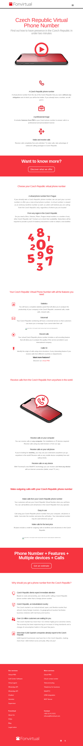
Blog (9, 723)
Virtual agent (12, 683)
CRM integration (49, 695)
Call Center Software (15, 679)
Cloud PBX (47, 674)
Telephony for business (52, 687)
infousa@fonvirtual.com (52, 716)
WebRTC (47, 691)
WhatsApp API (13, 687)
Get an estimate (41, 566)
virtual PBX (46, 361)
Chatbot (11, 695)
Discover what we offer (41, 169)
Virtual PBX (12, 674)
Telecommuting (49, 683)
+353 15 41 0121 (50, 713)
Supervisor (12, 703)
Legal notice (12, 727)
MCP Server (48, 699)
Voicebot (11, 699)
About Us (11, 715)
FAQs (10, 719)
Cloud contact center (51, 679)
